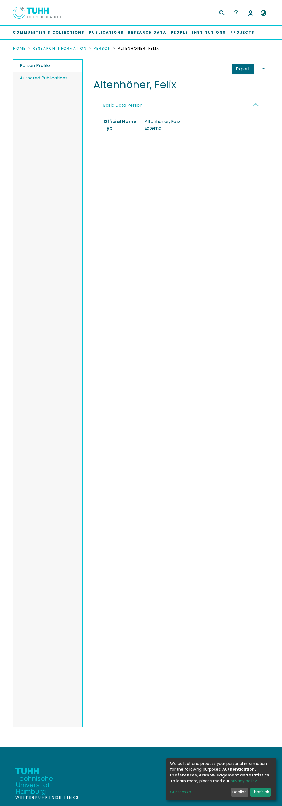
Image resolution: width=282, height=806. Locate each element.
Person (102, 48)
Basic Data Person (122, 105)
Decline (239, 792)
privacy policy (244, 781)
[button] (263, 13)
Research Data (147, 32)
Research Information (60, 48)
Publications (106, 32)
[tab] (181, 105)
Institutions (209, 32)
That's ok (260, 792)
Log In (250, 13)
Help (236, 13)
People (179, 32)
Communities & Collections (49, 32)
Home (19, 48)
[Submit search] (221, 12)
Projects (242, 32)
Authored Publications (43, 78)
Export (243, 69)
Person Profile (35, 65)
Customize (180, 792)
